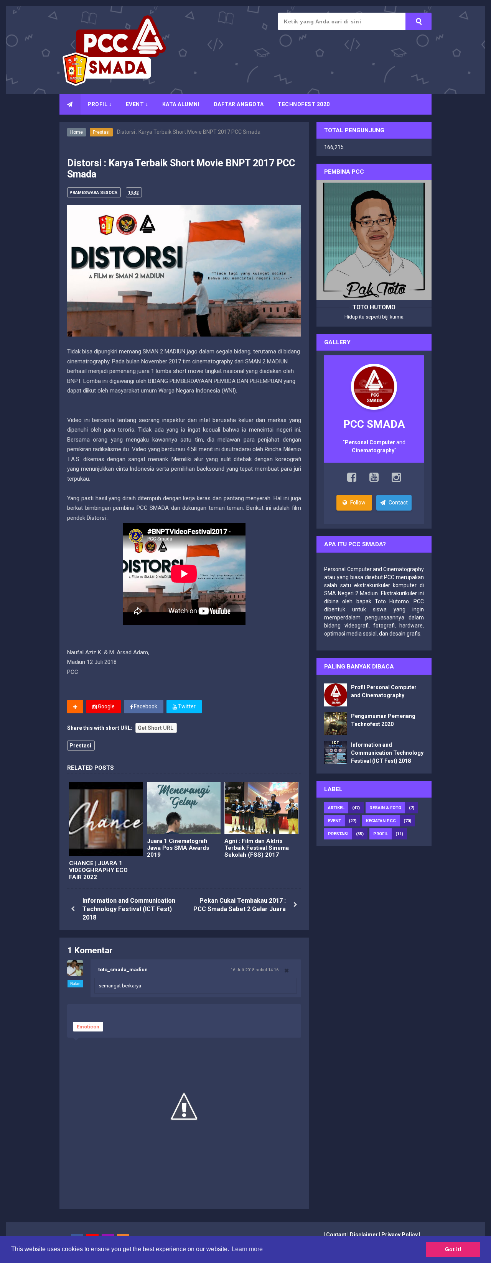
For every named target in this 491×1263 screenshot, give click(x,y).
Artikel (336, 807)
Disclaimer (364, 1235)
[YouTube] (374, 479)
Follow (357, 502)
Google (106, 706)
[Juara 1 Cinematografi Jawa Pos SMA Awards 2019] (184, 808)
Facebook (145, 706)
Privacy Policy (399, 1235)
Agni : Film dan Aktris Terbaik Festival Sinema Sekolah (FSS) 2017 (256, 848)
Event (334, 820)
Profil (380, 833)
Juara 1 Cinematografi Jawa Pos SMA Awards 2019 (178, 848)
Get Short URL (155, 728)
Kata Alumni (181, 104)
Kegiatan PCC (381, 820)
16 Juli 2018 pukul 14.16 (254, 969)
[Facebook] (351, 479)
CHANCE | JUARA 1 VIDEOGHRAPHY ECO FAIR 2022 (98, 870)
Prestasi (101, 132)
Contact (397, 502)
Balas (75, 983)
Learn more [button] (247, 1249)
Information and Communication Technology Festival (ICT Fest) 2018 (128, 909)
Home (76, 132)
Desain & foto (385, 807)
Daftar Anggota (239, 104)
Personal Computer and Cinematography (374, 569)
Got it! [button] (453, 1249)
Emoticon (88, 1027)
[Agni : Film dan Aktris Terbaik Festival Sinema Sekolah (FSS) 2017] (261, 808)
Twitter (186, 706)
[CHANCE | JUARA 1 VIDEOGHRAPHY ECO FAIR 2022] (106, 819)
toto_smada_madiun (123, 969)
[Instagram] (396, 479)
